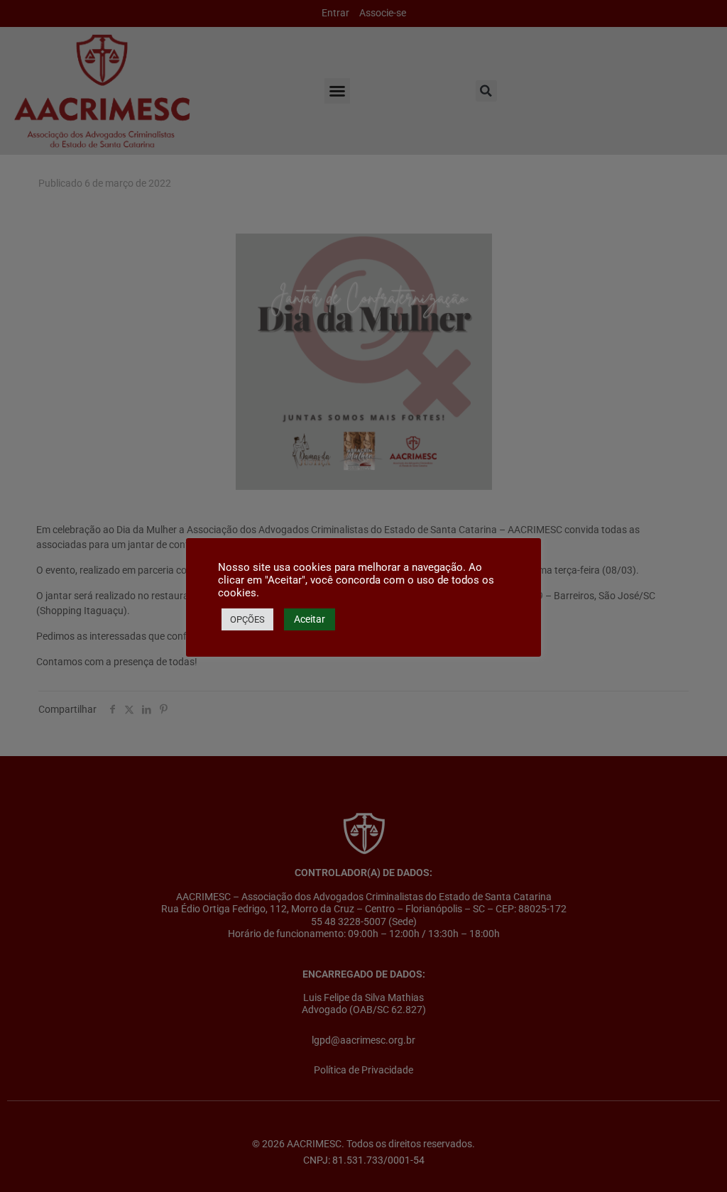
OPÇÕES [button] (247, 619)
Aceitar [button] (309, 619)
